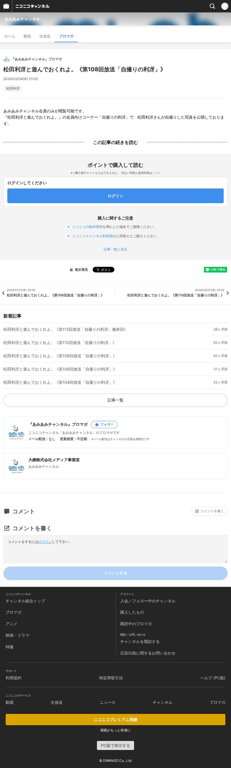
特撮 (10, 646)
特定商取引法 (111, 677)
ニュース (107, 702)
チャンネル (162, 702)
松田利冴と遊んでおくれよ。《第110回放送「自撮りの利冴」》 (59, 343)
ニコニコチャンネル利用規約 (94, 236)
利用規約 (13, 677)
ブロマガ (66, 36)
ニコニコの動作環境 (87, 227)
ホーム (9, 36)
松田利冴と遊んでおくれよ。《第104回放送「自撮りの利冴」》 (60, 382)
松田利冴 (13, 88)
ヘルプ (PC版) (212, 677)
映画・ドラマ (17, 635)
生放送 (44, 36)
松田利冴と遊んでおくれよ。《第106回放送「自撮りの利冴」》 (60, 369)
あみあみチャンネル (22, 18)
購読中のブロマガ (136, 623)
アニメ (11, 623)
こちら (156, 172)
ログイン (45, 542)
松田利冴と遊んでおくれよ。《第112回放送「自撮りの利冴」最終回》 (65, 329)
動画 (27, 36)
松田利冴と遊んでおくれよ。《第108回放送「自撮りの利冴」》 (60, 356)
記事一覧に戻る (115, 249)
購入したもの (132, 612)
